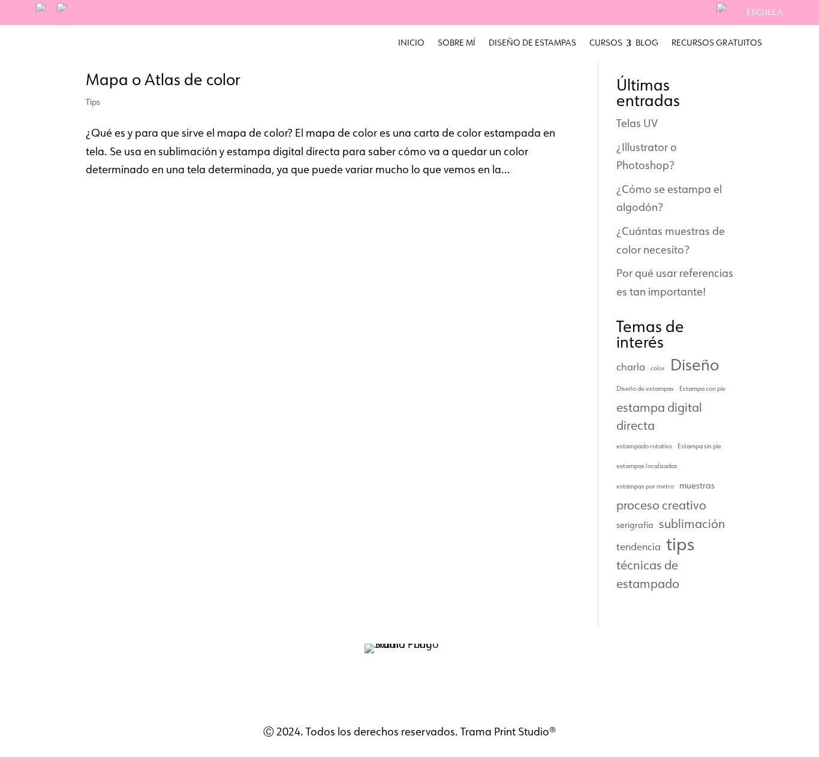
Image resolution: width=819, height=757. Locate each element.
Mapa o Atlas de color (163, 79)
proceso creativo (661, 504)
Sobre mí (456, 42)
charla (630, 366)
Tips (93, 101)
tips (680, 544)
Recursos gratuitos (717, 42)
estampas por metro (645, 486)
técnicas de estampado (647, 574)
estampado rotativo (644, 446)
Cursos (605, 42)
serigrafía (635, 524)
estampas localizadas (647, 466)
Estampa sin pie (699, 446)
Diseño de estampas (532, 42)
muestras (697, 485)
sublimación (692, 523)
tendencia (638, 546)
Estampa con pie (702, 388)
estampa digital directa (659, 416)
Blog (647, 42)
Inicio (411, 42)
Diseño (694, 364)
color (658, 368)
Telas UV (637, 123)
